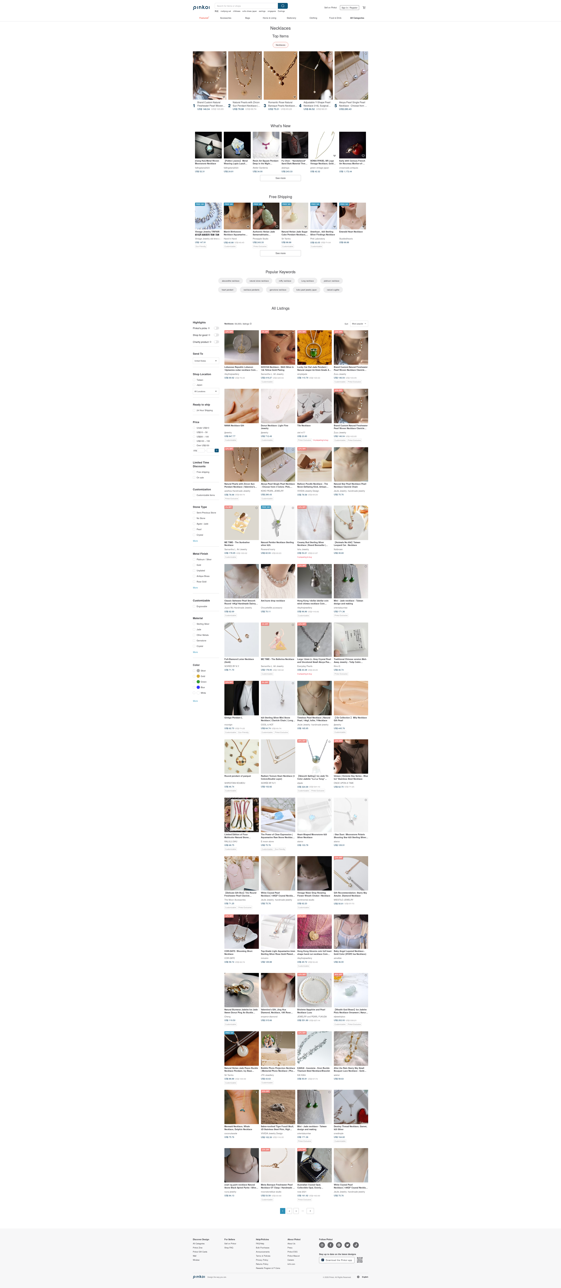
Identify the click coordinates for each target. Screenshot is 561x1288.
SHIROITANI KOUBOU (234, 782)
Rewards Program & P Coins (268, 1268)
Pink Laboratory (317, 238)
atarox (300, 841)
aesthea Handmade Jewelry (237, 490)
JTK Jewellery (267, 1074)
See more (281, 178)
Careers (291, 1260)
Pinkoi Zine (197, 1248)
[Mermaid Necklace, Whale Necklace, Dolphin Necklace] (241, 1107)
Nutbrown (338, 549)
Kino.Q (337, 666)
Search (283, 6)
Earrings (281, 11)
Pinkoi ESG (292, 1252)
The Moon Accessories (235, 899)
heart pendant (227, 289)
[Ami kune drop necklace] (278, 581)
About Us (291, 1244)
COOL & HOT (267, 724)
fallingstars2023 (202, 167)
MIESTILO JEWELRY (343, 899)
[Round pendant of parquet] (241, 756)
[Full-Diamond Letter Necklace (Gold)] (241, 640)
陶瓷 (217, 11)
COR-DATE (229, 958)
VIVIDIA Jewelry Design (308, 490)
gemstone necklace (278, 289)
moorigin (228, 724)
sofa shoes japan (249, 11)
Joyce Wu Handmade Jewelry (238, 607)
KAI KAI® (301, 1074)
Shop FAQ (228, 1248)
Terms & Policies (263, 1256)
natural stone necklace (259, 280)
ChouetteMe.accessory (271, 607)
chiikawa (236, 11)
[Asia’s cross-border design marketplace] (201, 7)
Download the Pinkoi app (338, 1260)
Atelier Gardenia (260, 167)
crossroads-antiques (348, 167)
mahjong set (226, 11)
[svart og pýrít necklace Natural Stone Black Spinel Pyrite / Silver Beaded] (241, 1165)
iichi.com (291, 1264)
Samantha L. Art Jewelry (272, 373)
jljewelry (228, 432)
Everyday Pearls (304, 666)
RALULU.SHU (230, 841)
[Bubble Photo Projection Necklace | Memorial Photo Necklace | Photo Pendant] (278, 1048)
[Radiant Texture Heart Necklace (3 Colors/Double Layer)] (278, 756)
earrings (262, 11)
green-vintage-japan (319, 167)
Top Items (280, 35)
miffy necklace (285, 280)
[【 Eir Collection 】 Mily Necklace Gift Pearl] (351, 698)
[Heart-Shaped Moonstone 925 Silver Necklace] (314, 815)
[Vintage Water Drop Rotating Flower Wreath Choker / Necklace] (314, 873)
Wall (194, 1256)
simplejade (302, 373)
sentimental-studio (305, 899)
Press (290, 1248)
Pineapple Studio (260, 238)
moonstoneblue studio (271, 1191)
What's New (281, 125)
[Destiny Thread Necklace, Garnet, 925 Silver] (351, 1107)
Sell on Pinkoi (330, 7)
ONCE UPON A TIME (344, 782)
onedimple (338, 1133)
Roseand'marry (268, 549)
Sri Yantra (286, 238)
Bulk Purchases (262, 1248)
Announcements (263, 1252)
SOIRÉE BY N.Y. (231, 666)
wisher (337, 1074)
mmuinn (264, 958)
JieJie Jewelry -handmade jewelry (349, 490)
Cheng (227, 1016)
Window (196, 1260)
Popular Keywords (281, 271)
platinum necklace (331, 280)
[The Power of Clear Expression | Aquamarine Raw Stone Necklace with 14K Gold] (278, 815)
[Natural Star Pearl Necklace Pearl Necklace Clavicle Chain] (351, 464)
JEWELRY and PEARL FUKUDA (312, 1016)
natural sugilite (333, 289)
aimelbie (338, 958)
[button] (217, 450)
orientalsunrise (340, 607)
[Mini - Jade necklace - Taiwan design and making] (351, 581)
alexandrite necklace (230, 280)
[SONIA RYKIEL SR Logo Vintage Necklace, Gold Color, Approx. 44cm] (323, 145)
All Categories (199, 1244)
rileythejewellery (231, 373)
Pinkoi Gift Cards (200, 1252)
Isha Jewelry (303, 549)
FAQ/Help (260, 1244)
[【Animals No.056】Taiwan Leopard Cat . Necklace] (351, 523)
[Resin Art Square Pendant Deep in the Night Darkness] (266, 145)
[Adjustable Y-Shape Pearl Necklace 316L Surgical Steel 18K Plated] (316, 75)
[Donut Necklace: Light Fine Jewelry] (278, 406)
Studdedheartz (346, 238)
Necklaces (280, 44)
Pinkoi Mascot (294, 1256)
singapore (272, 11)
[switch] (206, 328)
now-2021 (302, 1191)
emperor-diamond (269, 1016)
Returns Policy (262, 1264)
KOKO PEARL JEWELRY (272, 490)
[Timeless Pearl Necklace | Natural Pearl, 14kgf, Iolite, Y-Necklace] (314, 698)
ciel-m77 (301, 432)
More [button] (195, 540)
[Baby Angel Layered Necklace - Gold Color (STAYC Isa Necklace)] (351, 931)
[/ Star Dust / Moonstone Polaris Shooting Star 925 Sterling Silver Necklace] (351, 815)
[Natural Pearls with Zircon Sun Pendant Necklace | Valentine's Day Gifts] (245, 75)
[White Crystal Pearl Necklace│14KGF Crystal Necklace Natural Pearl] (278, 873)
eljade (300, 782)
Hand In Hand (230, 238)
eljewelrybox (339, 1016)
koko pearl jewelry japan (306, 289)
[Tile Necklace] (314, 406)
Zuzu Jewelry (340, 373)
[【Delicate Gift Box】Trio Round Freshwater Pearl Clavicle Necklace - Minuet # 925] (241, 873)
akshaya (285, 167)
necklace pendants (251, 289)
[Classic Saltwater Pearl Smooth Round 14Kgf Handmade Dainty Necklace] (241, 581)
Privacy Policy (262, 1260)
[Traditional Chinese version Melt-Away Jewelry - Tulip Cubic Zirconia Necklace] (351, 640)
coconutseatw (230, 1133)
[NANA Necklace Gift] (241, 406)
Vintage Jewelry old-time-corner (209, 238)
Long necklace (307, 280)
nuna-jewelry (230, 1191)
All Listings (281, 308)
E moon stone (267, 841)
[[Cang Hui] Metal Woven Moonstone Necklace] (208, 145)
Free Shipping (280, 196)
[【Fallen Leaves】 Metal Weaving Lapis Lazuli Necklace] (237, 145)
